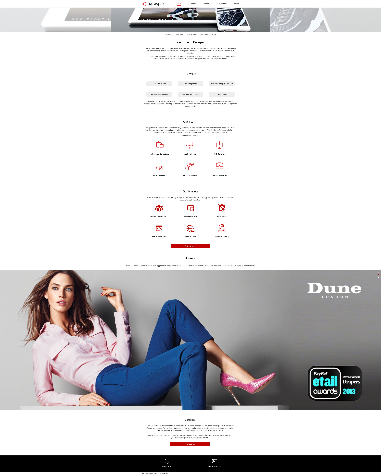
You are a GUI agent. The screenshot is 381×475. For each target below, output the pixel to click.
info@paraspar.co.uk (214, 466)
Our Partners (222, 4)
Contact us (190, 444)
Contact (236, 4)
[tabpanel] (190, 340)
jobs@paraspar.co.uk (200, 438)
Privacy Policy (164, 473)
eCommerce (192, 4)
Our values (169, 35)
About (179, 4)
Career (213, 35)
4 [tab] (378, 277)
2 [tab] (378, 274)
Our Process (191, 35)
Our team (179, 35)
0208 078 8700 (166, 466)
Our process (190, 246)
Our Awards (203, 35)
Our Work (206, 4)
